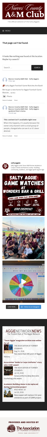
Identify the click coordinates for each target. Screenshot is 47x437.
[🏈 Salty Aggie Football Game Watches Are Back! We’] (23, 195)
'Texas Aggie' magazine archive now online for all (22, 341)
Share (15, 100)
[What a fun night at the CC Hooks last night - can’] (23, 238)
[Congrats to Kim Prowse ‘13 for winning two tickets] (23, 282)
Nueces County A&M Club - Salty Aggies (23, 79)
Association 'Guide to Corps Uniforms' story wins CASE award (23, 363)
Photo (9, 96)
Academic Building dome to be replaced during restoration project (21, 385)
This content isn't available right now (20, 119)
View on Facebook (7, 100)
